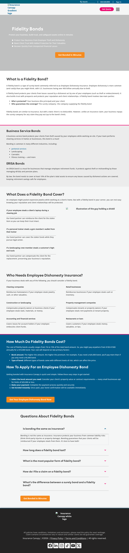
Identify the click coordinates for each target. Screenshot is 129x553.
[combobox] (87, 2)
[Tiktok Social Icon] (67, 545)
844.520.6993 (105, 2)
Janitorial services (18, 149)
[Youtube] (73, 545)
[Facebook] (50, 545)
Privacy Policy (56, 538)
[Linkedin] (55, 545)
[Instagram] (61, 545)
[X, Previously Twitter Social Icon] (79, 545)
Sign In (118, 2)
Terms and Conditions (75, 538)
